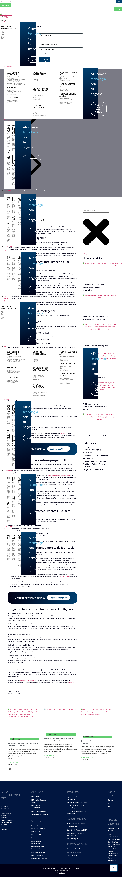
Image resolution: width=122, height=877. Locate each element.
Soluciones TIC (88, 458)
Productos (7, 400)
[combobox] (96, 211)
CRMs (68, 475)
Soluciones (8, 346)
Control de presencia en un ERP (94, 436)
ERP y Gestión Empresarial (93, 470)
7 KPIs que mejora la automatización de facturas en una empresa (95, 406)
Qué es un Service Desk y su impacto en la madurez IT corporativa (93, 287)
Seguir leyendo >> (14, 762)
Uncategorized (88, 447)
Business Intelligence (27, 680)
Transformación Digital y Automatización (92, 451)
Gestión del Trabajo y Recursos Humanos (94, 465)
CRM (65, 433)
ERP (61, 433)
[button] (74, 213)
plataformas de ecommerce (57, 475)
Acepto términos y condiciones (50, 54)
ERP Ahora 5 (6, 298)
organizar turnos (63, 576)
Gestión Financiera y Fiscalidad (94, 461)
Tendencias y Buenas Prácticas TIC (96, 455)
